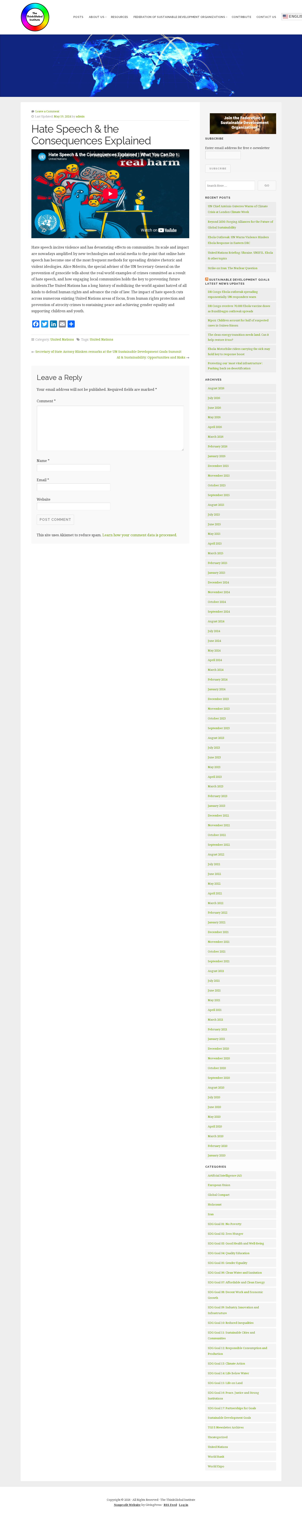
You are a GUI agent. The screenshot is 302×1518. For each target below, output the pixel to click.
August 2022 (216, 854)
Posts (78, 17)
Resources (119, 17)
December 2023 (218, 699)
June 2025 (214, 524)
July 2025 (214, 514)
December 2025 (218, 466)
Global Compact (218, 1195)
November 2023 (219, 709)
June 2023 (214, 757)
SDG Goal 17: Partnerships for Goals (232, 1408)
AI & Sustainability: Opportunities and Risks (151, 357)
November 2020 (219, 1058)
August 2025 (216, 505)
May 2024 (214, 650)
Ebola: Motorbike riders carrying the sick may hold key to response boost (239, 351)
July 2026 (214, 398)
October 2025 (217, 485)
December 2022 (218, 815)
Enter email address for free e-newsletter (237, 148)
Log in (183, 1505)
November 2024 (219, 592)
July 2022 (214, 864)
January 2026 (216, 456)
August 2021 (216, 971)
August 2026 (216, 388)
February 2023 (217, 796)
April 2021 (215, 1010)
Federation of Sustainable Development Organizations (179, 17)
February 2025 (217, 563)
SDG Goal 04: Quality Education (228, 1253)
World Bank (216, 1457)
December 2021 (218, 932)
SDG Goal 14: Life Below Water (228, 1373)
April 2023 (215, 777)
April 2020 (215, 1126)
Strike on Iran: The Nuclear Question (232, 268)
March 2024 (215, 670)
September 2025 (219, 495)
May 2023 (214, 767)
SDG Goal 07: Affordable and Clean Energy (236, 1282)
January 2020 (216, 1155)
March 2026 (215, 437)
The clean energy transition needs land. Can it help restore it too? (238, 337)
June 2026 (214, 408)
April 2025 (215, 543)
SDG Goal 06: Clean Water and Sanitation (235, 1273)
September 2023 (219, 728)
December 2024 (218, 582)
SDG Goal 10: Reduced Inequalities (231, 1323)
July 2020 (214, 1097)
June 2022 (214, 874)
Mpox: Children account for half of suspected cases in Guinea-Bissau (238, 322)
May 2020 (214, 1117)
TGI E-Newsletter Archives (226, 1427)
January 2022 (216, 922)
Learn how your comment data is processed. (139, 535)
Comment (46, 401)
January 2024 (216, 689)
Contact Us (266, 17)
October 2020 (217, 1068)
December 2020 (218, 1048)
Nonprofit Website (127, 1505)
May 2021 (214, 1000)
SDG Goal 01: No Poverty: (225, 1224)
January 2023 (216, 806)
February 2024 (217, 679)
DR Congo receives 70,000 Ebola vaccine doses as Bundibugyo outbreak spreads (239, 308)
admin (80, 116)
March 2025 (215, 553)
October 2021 (217, 951)
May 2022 (214, 884)
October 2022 (217, 835)
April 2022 (215, 893)
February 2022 (217, 912)
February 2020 (217, 1146)
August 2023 (216, 738)
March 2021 (215, 1020)
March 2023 (215, 786)
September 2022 (219, 845)
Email (43, 479)
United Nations (62, 339)
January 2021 (216, 1039)
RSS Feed (170, 1505)
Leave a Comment (47, 111)
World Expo (216, 1466)
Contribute (241, 17)
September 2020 (219, 1078)
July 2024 (214, 631)
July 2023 (214, 747)
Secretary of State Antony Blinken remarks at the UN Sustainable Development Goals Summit (108, 351)
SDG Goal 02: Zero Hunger (225, 1234)
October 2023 (217, 718)
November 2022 (219, 825)
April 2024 (215, 660)
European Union (219, 1185)
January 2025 (216, 573)
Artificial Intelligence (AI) (225, 1175)
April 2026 (215, 427)
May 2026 (214, 417)
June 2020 (214, 1107)
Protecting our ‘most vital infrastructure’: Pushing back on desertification (235, 365)
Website (43, 499)
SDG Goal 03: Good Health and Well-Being (236, 1243)
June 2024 (214, 641)
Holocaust (215, 1204)
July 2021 (214, 981)
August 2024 (216, 621)
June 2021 (214, 990)
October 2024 (217, 602)
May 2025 (214, 534)
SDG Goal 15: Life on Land (225, 1383)
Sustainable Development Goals (229, 1418)
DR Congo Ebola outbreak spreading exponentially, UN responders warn (233, 294)
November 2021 (219, 942)
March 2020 (215, 1136)
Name (43, 460)
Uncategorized (217, 1437)
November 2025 (219, 475)
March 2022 (215, 903)
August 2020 (216, 1087)
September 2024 (219, 611)
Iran (211, 1214)
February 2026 (217, 446)
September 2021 (219, 961)
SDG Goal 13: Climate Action (226, 1363)
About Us (96, 17)
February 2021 (217, 1029)
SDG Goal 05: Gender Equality (227, 1263)
